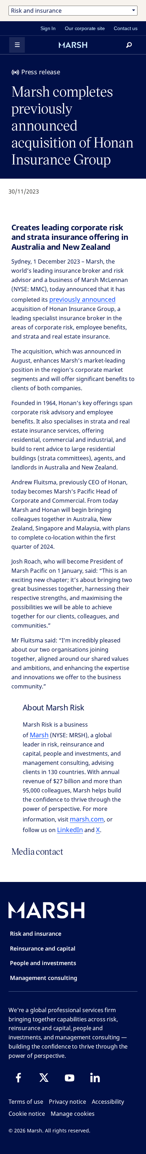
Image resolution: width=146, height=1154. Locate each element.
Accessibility (108, 1102)
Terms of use (26, 1102)
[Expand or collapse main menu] (17, 45)
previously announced (82, 299)
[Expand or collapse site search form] (129, 45)
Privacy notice (67, 1102)
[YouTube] (69, 1077)
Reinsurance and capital (42, 948)
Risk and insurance (35, 933)
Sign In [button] (48, 28)
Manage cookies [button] (73, 1114)
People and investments (43, 963)
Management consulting (43, 978)
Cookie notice (27, 1114)
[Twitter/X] (43, 1077)
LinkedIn (70, 829)
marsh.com (87, 819)
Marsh (39, 735)
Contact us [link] (125, 28)
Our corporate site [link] (85, 28)
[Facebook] (18, 1077)
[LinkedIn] (94, 1077)
